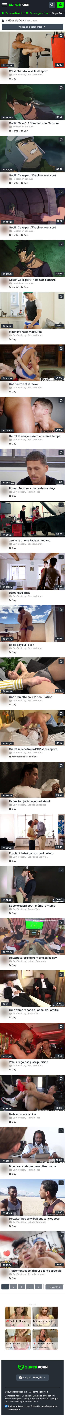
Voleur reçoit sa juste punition (28, 1062)
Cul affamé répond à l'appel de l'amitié (34, 1010)
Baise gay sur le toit (21, 645)
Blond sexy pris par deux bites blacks (32, 1166)
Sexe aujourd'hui (39, 13)
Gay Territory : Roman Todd (26, 492)
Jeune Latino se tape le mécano (29, 540)
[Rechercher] (52, 5)
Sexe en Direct (14, 13)
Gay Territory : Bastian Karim (27, 75)
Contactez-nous (13, 1395)
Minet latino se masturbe (25, 332)
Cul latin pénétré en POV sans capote (33, 749)
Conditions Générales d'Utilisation (38, 1395)
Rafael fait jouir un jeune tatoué (29, 801)
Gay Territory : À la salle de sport (28, 1274)
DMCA (35, 1401)
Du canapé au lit (19, 593)
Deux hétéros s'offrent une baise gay (33, 958)
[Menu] (5, 5)
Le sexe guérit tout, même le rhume (32, 906)
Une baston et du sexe (23, 384)
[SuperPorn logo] (13, 5)
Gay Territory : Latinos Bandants (29, 805)
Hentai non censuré (22, 127)
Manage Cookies (24, 1401)
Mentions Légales (13, 1398)
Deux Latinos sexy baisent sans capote (34, 1218)
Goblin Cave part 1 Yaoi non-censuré (32, 280)
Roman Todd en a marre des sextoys (32, 488)
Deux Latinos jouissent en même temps (34, 436)
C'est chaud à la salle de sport (28, 71)
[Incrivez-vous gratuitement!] (60, 5)
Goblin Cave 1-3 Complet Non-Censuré (34, 123)
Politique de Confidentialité (35, 1398)
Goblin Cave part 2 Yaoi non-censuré (32, 175)
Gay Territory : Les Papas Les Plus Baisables (30, 857)
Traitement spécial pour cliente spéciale (35, 1271)
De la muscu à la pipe (22, 1114)
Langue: (32, 1377)
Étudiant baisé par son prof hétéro (31, 853)
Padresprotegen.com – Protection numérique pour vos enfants (32, 1407)
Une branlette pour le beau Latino (30, 697)
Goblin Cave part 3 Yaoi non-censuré (32, 227)
